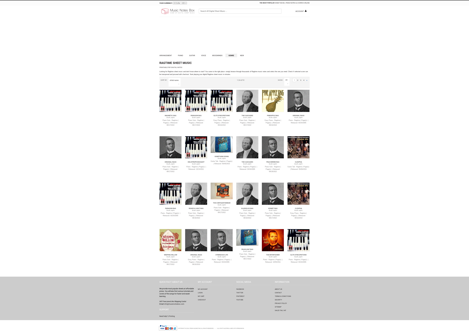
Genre (231, 55)
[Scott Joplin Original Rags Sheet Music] (298, 101)
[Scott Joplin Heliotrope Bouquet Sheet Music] (196, 147)
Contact (278, 293)
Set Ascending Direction (183, 80)
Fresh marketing (195, 328)
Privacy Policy (281, 303)
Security (278, 300)
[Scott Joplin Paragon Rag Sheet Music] (196, 101)
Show (280, 80)
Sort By (164, 80)
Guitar (192, 55)
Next (306, 80)
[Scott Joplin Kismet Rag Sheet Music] (273, 194)
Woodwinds (217, 55)
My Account (203, 289)
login (200, 293)
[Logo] (177, 11)
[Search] (279, 11)
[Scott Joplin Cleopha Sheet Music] (298, 147)
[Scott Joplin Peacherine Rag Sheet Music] (273, 147)
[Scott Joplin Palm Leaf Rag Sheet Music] (247, 237)
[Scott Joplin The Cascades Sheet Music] (247, 101)
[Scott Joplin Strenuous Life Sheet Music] (222, 240)
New (242, 55)
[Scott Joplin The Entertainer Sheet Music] (273, 240)
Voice (203, 55)
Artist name (174, 80)
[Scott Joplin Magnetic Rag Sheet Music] (170, 101)
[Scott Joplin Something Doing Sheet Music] (222, 144)
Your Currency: (166, 3)
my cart (201, 296)
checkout (202, 300)
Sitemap (278, 307)
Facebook (240, 289)
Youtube (239, 300)
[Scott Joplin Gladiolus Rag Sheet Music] (247, 194)
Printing (172, 316)
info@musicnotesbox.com (174, 304)
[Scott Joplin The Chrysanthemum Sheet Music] (222, 191)
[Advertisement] (234, 35)
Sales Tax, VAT (280, 310)
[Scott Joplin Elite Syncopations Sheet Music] (222, 101)
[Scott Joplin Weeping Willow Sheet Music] (170, 240)
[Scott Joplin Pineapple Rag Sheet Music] (273, 101)
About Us (278, 289)
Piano (180, 55)
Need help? (163, 316)
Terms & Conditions (283, 296)
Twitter (239, 293)
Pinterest (240, 296)
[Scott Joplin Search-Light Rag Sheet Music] (196, 194)
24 (286, 80)
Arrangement (165, 55)
